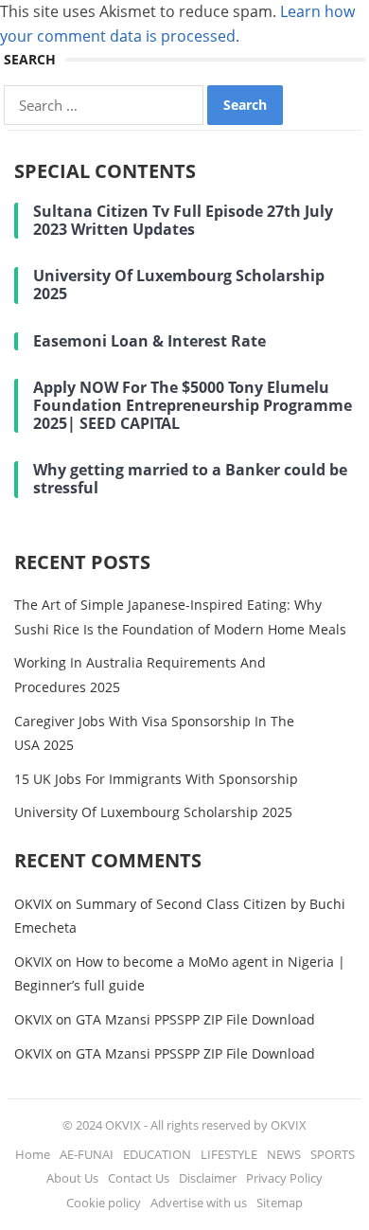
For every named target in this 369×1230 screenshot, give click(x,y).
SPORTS (332, 1154)
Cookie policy (103, 1202)
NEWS (284, 1154)
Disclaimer (208, 1177)
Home (32, 1154)
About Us (72, 1177)
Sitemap (279, 1202)
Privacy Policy (284, 1177)
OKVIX (33, 904)
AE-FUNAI (87, 1154)
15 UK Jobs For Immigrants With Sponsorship (156, 779)
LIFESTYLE (229, 1154)
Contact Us (138, 1177)
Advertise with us (198, 1202)
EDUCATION (157, 1154)
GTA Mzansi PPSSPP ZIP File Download (195, 1019)
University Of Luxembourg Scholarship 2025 (153, 812)
